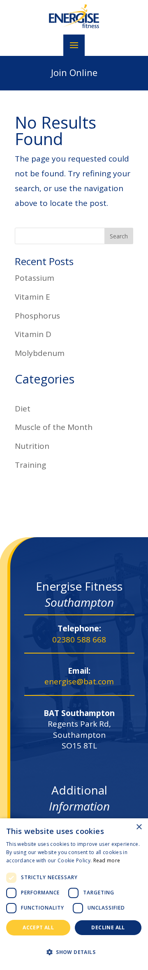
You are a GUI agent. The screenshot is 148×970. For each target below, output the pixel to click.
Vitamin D (33, 334)
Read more (106, 860)
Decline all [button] (108, 927)
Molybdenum (40, 353)
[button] (74, 952)
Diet (22, 408)
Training (30, 465)
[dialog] (74, 894)
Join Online (74, 72)
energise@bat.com (79, 681)
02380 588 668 (79, 639)
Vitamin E (32, 296)
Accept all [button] (38, 927)
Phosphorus (37, 315)
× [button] (139, 827)
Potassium (34, 278)
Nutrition (32, 446)
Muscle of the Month (53, 427)
